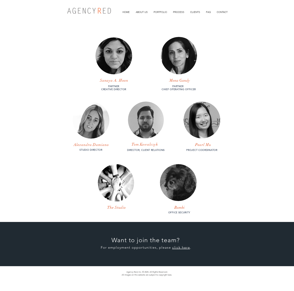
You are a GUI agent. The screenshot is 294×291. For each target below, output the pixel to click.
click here (181, 247)
